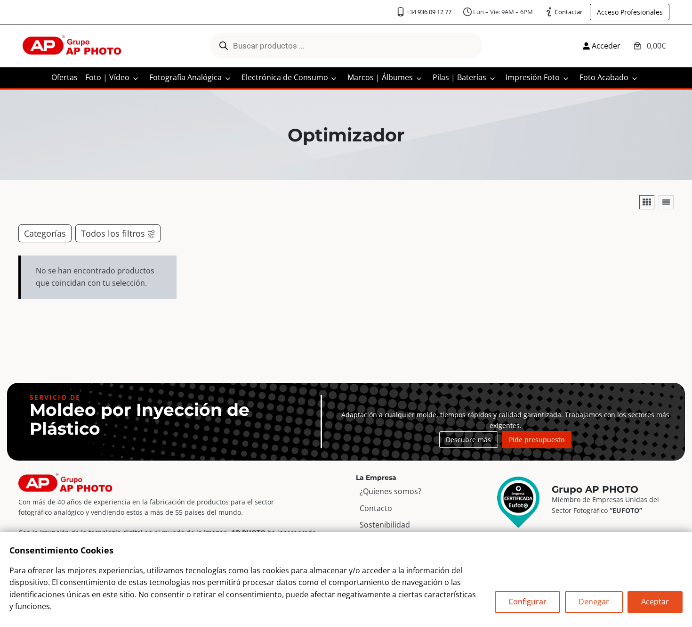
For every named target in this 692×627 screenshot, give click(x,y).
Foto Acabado (603, 77)
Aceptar (655, 601)
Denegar (594, 601)
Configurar (527, 601)
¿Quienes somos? (390, 491)
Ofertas (64, 77)
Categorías (45, 233)
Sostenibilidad (385, 525)
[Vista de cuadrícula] (646, 202)
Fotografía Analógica (185, 77)
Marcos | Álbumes (380, 77)
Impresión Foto (533, 77)
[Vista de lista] (666, 202)
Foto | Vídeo (107, 77)
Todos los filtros (113, 233)
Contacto (376, 508)
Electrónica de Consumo (284, 77)
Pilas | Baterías (459, 77)
